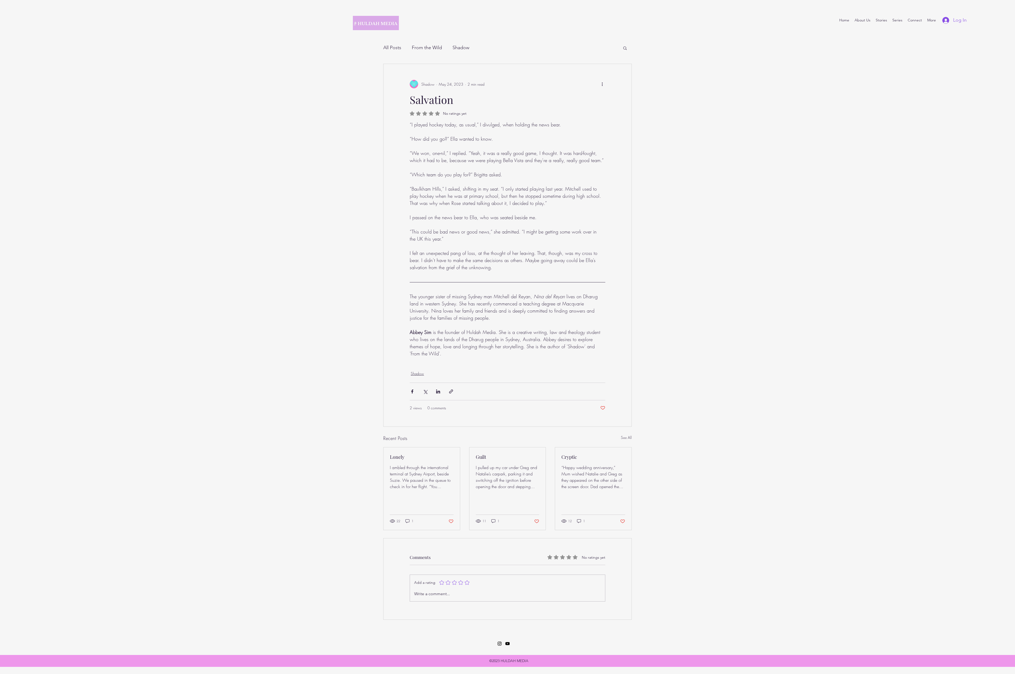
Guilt (481, 457)
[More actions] (602, 84)
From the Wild (427, 48)
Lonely (397, 457)
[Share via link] (451, 391)
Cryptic (569, 457)
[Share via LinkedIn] (438, 391)
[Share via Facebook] (412, 391)
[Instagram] (499, 643)
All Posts (392, 48)
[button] (625, 48)
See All (626, 437)
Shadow (461, 48)
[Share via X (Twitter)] (425, 391)
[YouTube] (507, 643)
